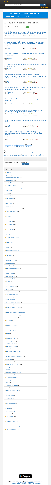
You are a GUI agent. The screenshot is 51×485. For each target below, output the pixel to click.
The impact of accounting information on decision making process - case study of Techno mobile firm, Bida (23, 111)
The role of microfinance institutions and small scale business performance (24, 54)
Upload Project (25, 164)
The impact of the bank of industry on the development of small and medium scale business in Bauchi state (25, 88)
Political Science (9, 393)
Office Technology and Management (13, 364)
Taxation (7, 424)
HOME (10, 479)
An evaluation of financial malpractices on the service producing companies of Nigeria (25, 65)
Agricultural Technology (10, 185)
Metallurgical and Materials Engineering (13, 351)
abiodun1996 (10, 81)
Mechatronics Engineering (11, 343)
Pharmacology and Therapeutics (12, 380)
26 (14, 146)
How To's (19, 16)
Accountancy (8, 172)
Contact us (19, 483)
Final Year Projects (10, 16)
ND (8, 82)
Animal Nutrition (9, 190)
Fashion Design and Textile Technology (13, 265)
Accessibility (37, 483)
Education (8, 247)
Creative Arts (8, 234)
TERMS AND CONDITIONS (24, 479)
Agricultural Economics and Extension (13, 177)
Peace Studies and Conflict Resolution (13, 372)
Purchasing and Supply (10, 411)
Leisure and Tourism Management (12, 328)
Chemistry (8, 216)
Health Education (9, 289)
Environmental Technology (11, 260)
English (7, 252)
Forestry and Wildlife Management (12, 278)
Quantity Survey (9, 413)
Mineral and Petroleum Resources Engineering (15, 356)
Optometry (8, 367)
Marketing (8, 333)
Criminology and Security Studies (12, 237)
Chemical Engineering (10, 214)
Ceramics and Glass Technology (12, 211)
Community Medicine (10, 224)
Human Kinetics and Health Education (13, 302)
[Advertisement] (15, 441)
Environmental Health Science (11, 258)
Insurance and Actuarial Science (12, 317)
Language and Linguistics (11, 322)
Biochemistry (8, 201)
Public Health (8, 408)
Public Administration (10, 406)
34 (26, 146)
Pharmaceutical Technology (11, 377)
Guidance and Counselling (11, 286)
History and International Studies (12, 294)
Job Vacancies (26, 16)
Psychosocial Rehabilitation (11, 403)
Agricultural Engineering (10, 180)
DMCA (41, 479)
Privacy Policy (25, 483)
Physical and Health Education (12, 385)
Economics (8, 245)
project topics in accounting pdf (28, 154)
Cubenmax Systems (39, 481)
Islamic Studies (9, 320)
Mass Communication (10, 335)
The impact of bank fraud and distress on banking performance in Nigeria (25, 99)
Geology (7, 284)
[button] (44, 7)
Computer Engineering (10, 226)
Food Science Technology (11, 276)
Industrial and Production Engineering (13, 307)
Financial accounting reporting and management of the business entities (25, 121)
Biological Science (9, 203)
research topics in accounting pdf (37, 155)
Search (43, 4)
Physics (7, 387)
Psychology (8, 400)
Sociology (7, 419)
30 (23, 146)
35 (28, 146)
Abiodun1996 (10, 92)
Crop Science (8, 239)
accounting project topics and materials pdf (24, 152)
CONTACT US (33, 479)
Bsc (8, 59)
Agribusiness (8, 175)
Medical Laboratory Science (11, 346)
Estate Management (10, 263)
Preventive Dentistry (10, 395)
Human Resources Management (12, 304)
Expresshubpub (11, 35)
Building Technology (10, 206)
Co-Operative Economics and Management (14, 232)
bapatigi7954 (10, 58)
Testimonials (13, 483)
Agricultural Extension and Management (13, 182)
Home (7, 13)
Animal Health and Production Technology (14, 188)
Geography (8, 281)
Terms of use (31, 483)
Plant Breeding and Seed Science (12, 390)
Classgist (6, 1)
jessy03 (9, 68)
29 (21, 146)
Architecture (8, 193)
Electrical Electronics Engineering (12, 250)
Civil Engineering (9, 219)
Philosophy (8, 382)
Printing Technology (9, 398)
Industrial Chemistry (9, 310)
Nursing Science (9, 359)
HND (9, 37)
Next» (31, 146)
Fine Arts (7, 271)
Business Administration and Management (14, 208)
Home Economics (9, 297)
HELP (38, 479)
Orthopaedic (8, 369)
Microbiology (8, 354)
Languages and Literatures (11, 325)
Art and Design (9, 195)
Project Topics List (34, 13)
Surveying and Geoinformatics (12, 421)
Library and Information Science (12, 330)
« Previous (7, 146)
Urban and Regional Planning (11, 429)
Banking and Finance (10, 198)
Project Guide (25, 13)
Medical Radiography (10, 348)
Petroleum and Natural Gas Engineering (13, 374)
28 (19, 146)
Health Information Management (12, 291)
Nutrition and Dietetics (10, 361)
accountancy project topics (10, 152)
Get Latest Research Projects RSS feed (26, 482)
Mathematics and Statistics (11, 338)
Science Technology (10, 416)
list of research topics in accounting (14, 154)
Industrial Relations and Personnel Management (15, 312)
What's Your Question (15, 13)
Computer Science (9, 229)
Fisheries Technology (10, 273)
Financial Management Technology (12, 268)
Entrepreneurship (9, 255)
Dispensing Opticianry (10, 242)
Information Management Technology (13, 315)
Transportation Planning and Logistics (13, 426)
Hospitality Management (10, 299)
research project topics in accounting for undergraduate (20, 155)
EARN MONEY (15, 479)
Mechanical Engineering (10, 341)
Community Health (9, 221)
